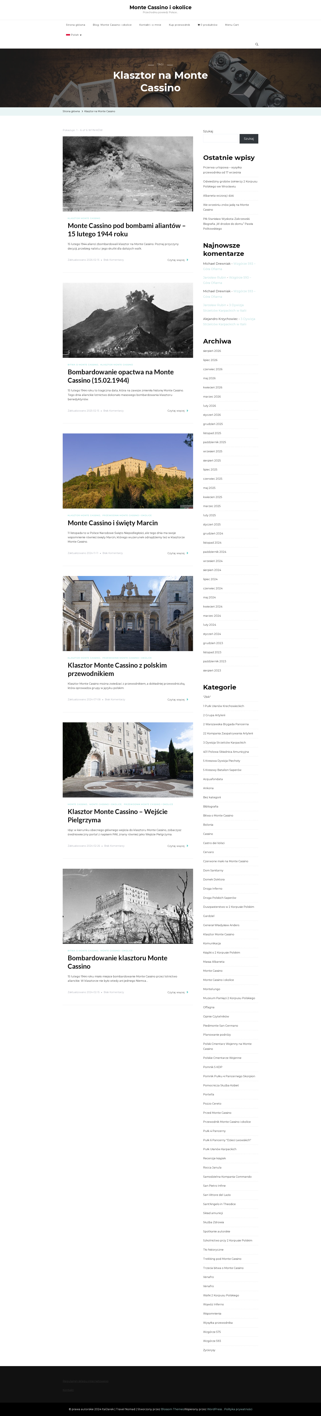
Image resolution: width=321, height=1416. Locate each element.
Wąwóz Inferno (213, 1304)
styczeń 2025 (212, 524)
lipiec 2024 (210, 579)
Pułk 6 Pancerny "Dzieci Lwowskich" (227, 1140)
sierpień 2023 (212, 670)
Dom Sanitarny (213, 870)
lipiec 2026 (210, 360)
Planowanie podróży (217, 1034)
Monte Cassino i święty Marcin (113, 523)
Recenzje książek (214, 1158)
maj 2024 (209, 597)
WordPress (214, 1409)
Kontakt (68, 1390)
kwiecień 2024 (212, 606)
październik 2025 (214, 442)
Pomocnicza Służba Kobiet (221, 1085)
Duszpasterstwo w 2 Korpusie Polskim (228, 906)
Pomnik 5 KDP (212, 1067)
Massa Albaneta (214, 961)
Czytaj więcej (176, 260)
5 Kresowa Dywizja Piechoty (221, 760)
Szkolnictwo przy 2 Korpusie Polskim (227, 1240)
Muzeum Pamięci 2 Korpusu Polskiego (229, 998)
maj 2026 (209, 378)
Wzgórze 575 (212, 1332)
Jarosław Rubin (214, 277)
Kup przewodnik (179, 24)
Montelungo (211, 989)
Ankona (208, 788)
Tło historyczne (213, 1249)
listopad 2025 (212, 433)
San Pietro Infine (214, 1185)
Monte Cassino (77, 804)
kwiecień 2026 (212, 387)
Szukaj (208, 131)
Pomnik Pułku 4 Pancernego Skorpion (229, 1076)
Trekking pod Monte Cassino (222, 1258)
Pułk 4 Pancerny (214, 1131)
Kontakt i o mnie (150, 24)
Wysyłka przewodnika (218, 1322)
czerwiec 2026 (212, 369)
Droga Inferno (212, 888)
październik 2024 (214, 551)
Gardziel (209, 916)
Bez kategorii (212, 797)
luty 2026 (209, 405)
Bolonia (208, 824)
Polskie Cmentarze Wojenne (222, 1057)
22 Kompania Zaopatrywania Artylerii (228, 733)
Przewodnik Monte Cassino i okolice (127, 515)
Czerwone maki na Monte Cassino (225, 861)
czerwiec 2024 (213, 588)
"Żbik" (207, 696)
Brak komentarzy (113, 260)
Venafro (208, 1277)
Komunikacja (212, 943)
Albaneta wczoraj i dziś (218, 195)
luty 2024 (209, 624)
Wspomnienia (212, 1313)
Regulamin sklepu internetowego (86, 1381)
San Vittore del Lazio (217, 1195)
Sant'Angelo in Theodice (219, 1204)
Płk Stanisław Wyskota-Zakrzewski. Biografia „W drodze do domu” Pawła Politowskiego (228, 223)
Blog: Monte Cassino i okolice (112, 24)
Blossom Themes (172, 1409)
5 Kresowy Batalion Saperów (222, 770)
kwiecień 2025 (212, 497)
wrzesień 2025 (212, 451)
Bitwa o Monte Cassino (83, 364)
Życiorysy (209, 1350)
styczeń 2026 (212, 414)
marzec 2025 (212, 506)
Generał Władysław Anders (221, 925)
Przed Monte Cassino (217, 1112)
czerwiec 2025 (212, 478)
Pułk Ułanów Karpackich (219, 1149)
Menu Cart (232, 24)
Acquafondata (213, 779)
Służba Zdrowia (213, 1222)
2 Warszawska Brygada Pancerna (226, 724)
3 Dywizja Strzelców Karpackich (224, 742)
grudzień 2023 (213, 643)
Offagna (209, 1007)
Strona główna (75, 24)
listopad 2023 (212, 652)
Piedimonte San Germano (220, 1025)
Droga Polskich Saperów (219, 897)
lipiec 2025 (210, 469)
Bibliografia (210, 806)
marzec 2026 (212, 396)
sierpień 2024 (212, 570)
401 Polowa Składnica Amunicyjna (226, 751)
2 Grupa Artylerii (214, 715)
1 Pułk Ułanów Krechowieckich (223, 706)
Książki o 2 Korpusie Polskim (221, 952)
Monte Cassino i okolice (161, 7)
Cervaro (208, 852)
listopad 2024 (212, 542)
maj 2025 (209, 488)
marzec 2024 (212, 615)
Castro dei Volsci (214, 843)
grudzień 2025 (213, 424)
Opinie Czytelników (216, 1016)
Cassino (208, 834)
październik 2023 (214, 661)
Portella (208, 1094)
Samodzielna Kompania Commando (227, 1176)
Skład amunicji (213, 1213)
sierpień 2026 (212, 350)
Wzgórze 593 (212, 1341)
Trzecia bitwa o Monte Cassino (223, 1268)
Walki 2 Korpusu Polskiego (221, 1295)
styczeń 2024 (212, 634)
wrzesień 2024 (213, 561)
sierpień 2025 (212, 460)
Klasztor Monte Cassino (84, 218)
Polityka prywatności (238, 1409)
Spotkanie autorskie (216, 1231)
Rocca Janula (212, 1167)
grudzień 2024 (213, 533)
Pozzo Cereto (212, 1103)
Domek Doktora (214, 879)
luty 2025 (209, 515)
